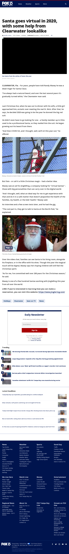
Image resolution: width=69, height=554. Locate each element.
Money (39, 477)
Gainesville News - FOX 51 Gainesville (7, 510)
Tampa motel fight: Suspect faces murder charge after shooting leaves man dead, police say (28, 411)
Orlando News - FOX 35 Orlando (8, 506)
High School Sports (42, 459)
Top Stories (5, 447)
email (66, 544)
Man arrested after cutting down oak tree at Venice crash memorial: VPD (23, 419)
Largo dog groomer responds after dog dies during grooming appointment (37, 359)
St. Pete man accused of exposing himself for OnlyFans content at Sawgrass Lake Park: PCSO (28, 427)
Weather (22, 444)
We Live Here (7, 477)
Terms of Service (35, 340)
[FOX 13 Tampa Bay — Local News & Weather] (8, 4)
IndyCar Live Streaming (57, 519)
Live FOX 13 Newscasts (22, 482)
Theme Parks (6, 488)
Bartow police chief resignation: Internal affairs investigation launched (37, 373)
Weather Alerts (23, 457)
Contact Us (22, 522)
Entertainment (60, 477)
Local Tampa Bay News (7, 450)
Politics (4, 459)
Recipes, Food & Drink (7, 493)
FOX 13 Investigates (8, 461)
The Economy (41, 486)
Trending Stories (58, 484)
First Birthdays (58, 459)
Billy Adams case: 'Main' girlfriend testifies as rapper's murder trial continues (39, 366)
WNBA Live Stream (59, 533)
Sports (39, 444)
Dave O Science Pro (59, 461)
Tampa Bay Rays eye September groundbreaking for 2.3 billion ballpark (22, 394)
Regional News (8, 503)
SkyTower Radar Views (24, 448)
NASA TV (22, 494)
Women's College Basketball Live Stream (59, 528)
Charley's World (58, 449)
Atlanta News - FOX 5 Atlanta (8, 514)
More (45, 4)
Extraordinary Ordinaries (58, 454)
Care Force (5, 498)
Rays (38, 449)
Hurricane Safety (24, 459)
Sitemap (4, 472)
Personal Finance (42, 484)
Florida (4, 453)
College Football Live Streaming (60, 510)
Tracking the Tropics (25, 461)
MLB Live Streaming (60, 514)
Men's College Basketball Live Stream (58, 523)
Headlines (57, 479)
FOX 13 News (16, 35)
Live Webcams (23, 453)
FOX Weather (23, 466)
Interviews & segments (40, 510)
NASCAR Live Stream (60, 516)
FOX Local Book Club (60, 482)
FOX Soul (22, 490)
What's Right (5, 479)
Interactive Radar (24, 451)
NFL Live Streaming (59, 508)
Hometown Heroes (59, 451)
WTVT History (23, 514)
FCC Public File (23, 518)
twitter (55, 544)
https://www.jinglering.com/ (51, 292)
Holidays (23, 35)
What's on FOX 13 (59, 488)
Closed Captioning (24, 516)
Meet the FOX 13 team (24, 506)
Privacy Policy (36, 339)
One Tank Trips (6, 486)
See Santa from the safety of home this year (16, 76)
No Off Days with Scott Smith (42, 454)
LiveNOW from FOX (25, 485)
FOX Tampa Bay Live (25, 496)
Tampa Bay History (7, 496)
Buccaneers (40, 447)
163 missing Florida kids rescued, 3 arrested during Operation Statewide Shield (39, 351)
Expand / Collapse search (66, 4)
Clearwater (18, 301)
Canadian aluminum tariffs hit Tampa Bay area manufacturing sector (36, 380)
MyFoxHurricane (24, 464)
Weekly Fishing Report (43, 457)
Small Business (41, 488)
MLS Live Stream (59, 535)
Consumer (5, 455)
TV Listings (22, 509)
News (41, 301)
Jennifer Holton (8, 35)
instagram (59, 544)
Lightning (39, 451)
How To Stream (24, 479)
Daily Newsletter (7, 470)
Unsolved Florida (7, 464)
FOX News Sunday (7, 468)
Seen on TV (31, 301)
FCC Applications (24, 520)
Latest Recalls (41, 482)
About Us (23, 503)
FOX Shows (57, 486)
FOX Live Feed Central (25, 492)
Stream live (40, 508)
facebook (52, 544)
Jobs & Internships (24, 511)
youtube (62, 544)
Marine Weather (24, 455)
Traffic (56, 447)
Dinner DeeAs (6, 484)
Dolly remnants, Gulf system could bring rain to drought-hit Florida (21, 403)
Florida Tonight (6, 482)
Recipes (56, 457)
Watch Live (23, 477)
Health (4, 457)
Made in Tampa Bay (8, 490)
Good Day (58, 444)
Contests (56, 490)
